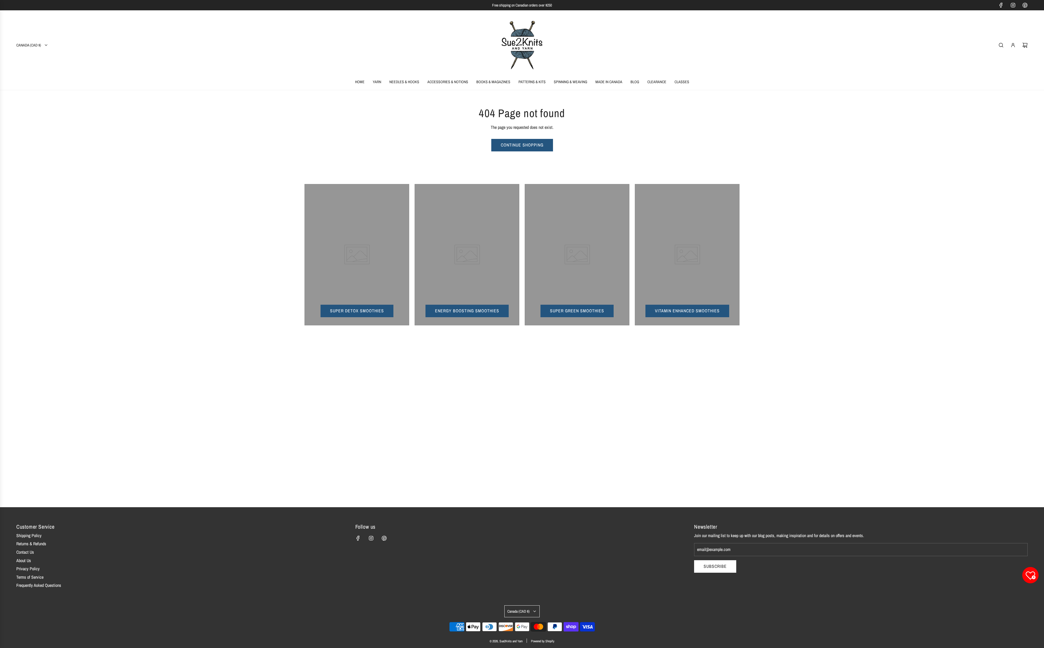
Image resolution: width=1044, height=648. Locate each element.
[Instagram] (1013, 5)
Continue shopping (522, 145)
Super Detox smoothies (357, 311)
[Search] (1001, 45)
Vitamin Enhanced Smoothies (687, 311)
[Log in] (1013, 45)
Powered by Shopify (542, 641)
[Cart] (1025, 45)
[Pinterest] (1025, 5)
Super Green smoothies (577, 311)
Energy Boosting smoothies (467, 311)
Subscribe (715, 566)
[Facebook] (1001, 5)
